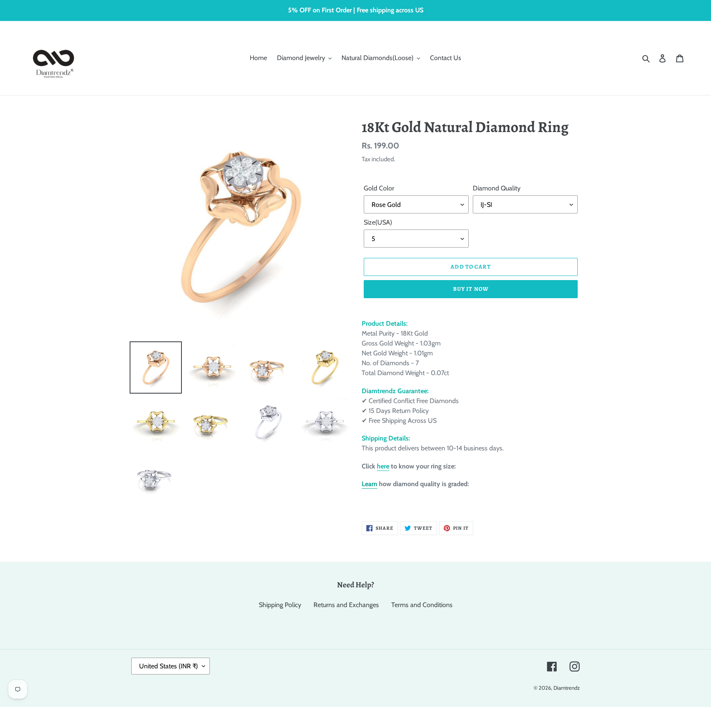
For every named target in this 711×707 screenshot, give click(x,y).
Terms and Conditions (422, 605)
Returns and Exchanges (346, 605)
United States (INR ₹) (168, 666)
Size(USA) (378, 222)
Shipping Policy (280, 605)
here (383, 466)
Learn (369, 484)
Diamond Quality (496, 188)
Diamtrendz (566, 687)
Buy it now (470, 289)
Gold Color (379, 188)
